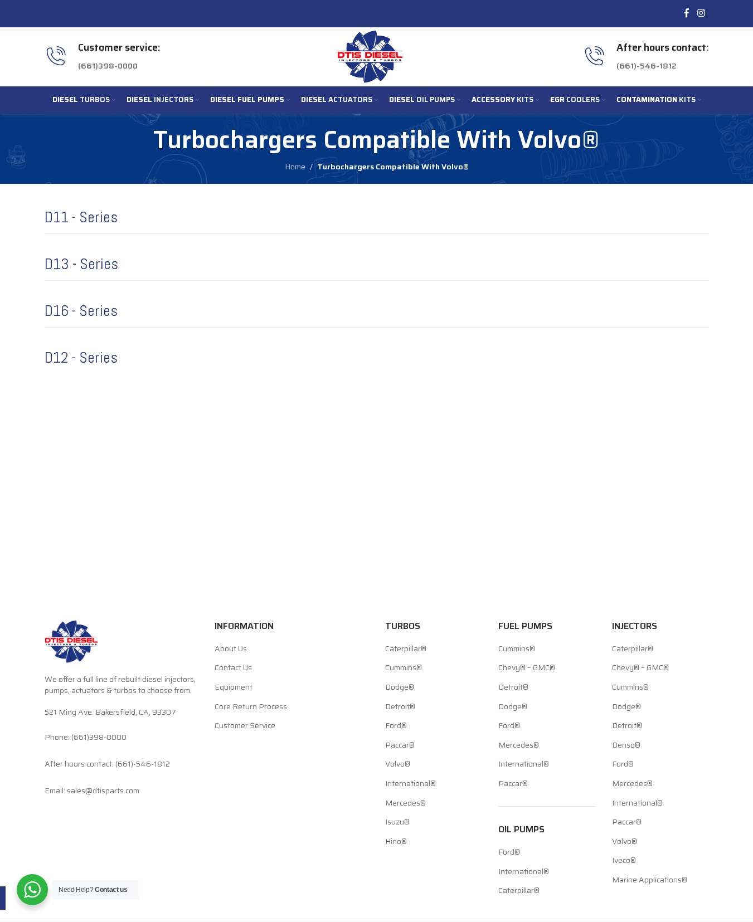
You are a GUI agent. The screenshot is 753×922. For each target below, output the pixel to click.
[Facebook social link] (686, 13)
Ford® (396, 725)
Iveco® (624, 860)
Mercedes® (405, 803)
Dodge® (399, 687)
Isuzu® (397, 822)
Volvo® (397, 764)
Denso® (626, 745)
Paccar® (400, 745)
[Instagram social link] (700, 13)
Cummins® (403, 668)
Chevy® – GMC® (526, 668)
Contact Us (233, 668)
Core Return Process (251, 707)
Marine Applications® (649, 880)
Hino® (396, 841)
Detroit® (400, 707)
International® (410, 783)
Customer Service (245, 725)
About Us (231, 649)
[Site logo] (370, 56)
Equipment (233, 687)
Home (295, 166)
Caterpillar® (405, 649)
